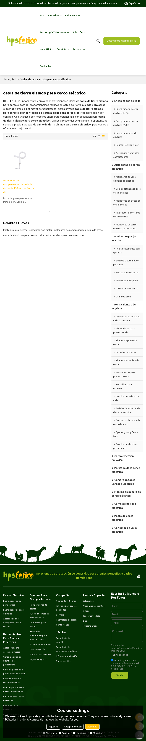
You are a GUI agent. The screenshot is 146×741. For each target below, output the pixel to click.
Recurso (77, 49)
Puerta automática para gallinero (39, 616)
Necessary (51, 733)
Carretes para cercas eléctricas (13, 699)
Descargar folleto (91, 616)
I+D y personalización (66, 656)
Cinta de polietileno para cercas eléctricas (14, 672)
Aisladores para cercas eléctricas (11, 650)
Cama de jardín (37, 650)
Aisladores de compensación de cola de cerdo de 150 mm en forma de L (19, 186)
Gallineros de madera (40, 645)
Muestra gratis (90, 626)
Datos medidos (63, 661)
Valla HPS (45, 49)
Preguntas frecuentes (94, 606)
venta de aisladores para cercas (20, 235)
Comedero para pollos (38, 625)
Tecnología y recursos (53, 32)
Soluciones (88, 601)
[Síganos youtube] (139, 576)
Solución (77, 32)
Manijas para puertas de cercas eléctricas (13, 690)
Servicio (62, 49)
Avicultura (71, 15)
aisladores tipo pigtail (40, 230)
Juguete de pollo (38, 660)
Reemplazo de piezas (66, 620)
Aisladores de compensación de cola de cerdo (78, 230)
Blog (85, 621)
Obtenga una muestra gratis (121, 41)
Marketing (98, 733)
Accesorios (122, 654)
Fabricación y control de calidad (66, 608)
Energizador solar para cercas (12, 603)
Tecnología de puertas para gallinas (66, 649)
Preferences (82, 733)
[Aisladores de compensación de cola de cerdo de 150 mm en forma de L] (19, 159)
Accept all (92, 726)
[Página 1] (49, 212)
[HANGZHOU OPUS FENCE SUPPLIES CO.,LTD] (21, 41)
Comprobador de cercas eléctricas (12, 681)
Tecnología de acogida (63, 640)
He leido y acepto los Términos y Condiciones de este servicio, (125, 664)
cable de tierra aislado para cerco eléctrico (61, 235)
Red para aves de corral (38, 607)
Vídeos (86, 611)
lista (99, 136)
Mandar (120, 675)
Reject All (53, 726)
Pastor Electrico (49, 15)
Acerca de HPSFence (66, 601)
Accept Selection (73, 726)
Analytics (66, 733)
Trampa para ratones (40, 655)
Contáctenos (62, 625)
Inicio (7, 79)
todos (15, 79)
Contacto (45, 66)
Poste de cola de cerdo (15, 230)
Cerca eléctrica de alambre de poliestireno (12, 661)
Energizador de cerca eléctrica (14, 612)
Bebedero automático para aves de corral (38, 636)
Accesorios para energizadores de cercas (12, 623)
